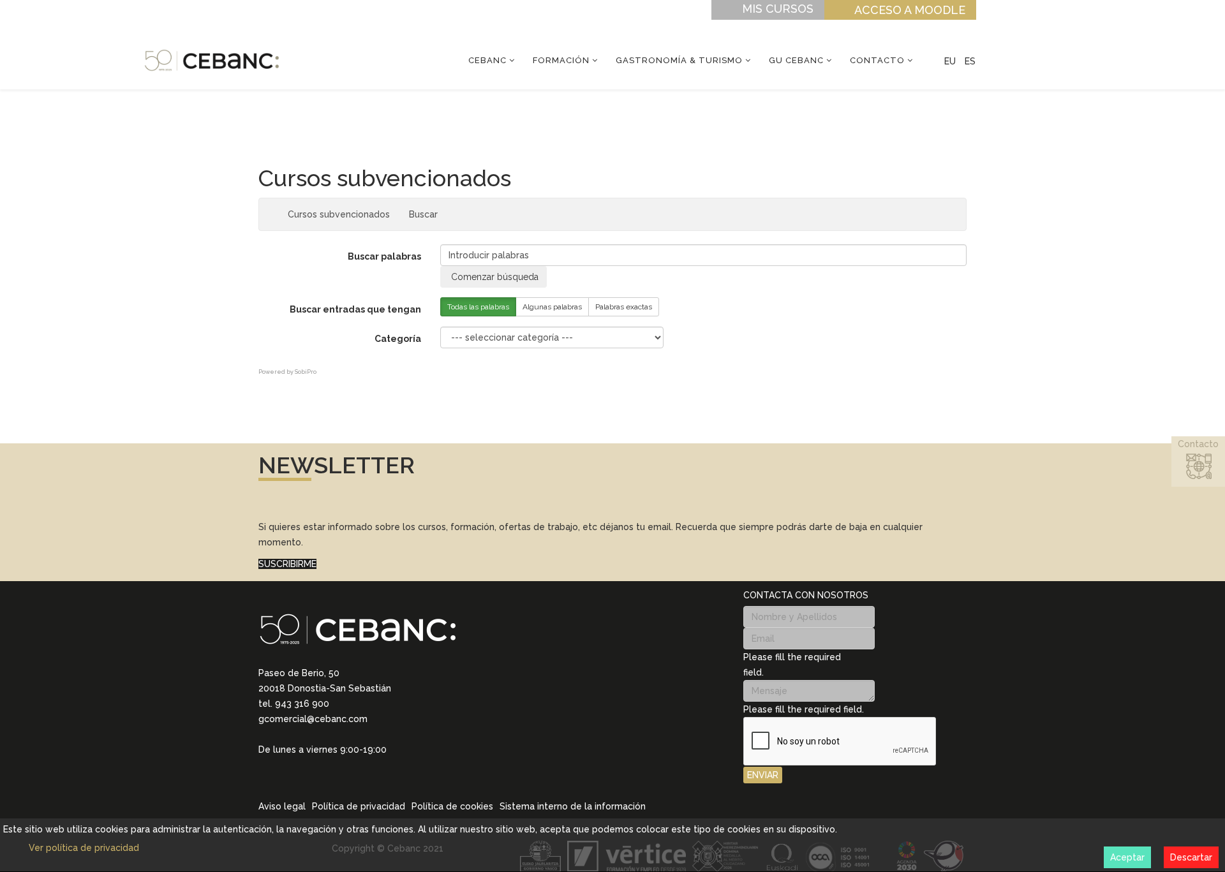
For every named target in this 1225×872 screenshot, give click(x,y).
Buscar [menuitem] (426, 214)
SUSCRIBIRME (287, 564)
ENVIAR (762, 775)
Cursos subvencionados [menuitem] (339, 214)
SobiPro (305, 372)
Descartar (1191, 857)
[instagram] (280, 767)
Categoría (398, 339)
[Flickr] (346, 767)
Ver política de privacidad (84, 848)
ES (970, 61)
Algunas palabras (552, 306)
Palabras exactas (623, 306)
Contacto (877, 60)
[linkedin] (263, 767)
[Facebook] (313, 767)
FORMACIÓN (561, 60)
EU (950, 61)
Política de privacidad (358, 806)
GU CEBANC (796, 60)
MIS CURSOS (777, 8)
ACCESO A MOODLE (909, 10)
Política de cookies (452, 806)
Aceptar (1127, 857)
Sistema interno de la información (573, 806)
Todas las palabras (478, 306)
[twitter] (297, 767)
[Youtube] (330, 767)
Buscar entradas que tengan (355, 309)
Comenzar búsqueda (493, 277)
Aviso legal (282, 806)
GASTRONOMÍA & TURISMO (679, 60)
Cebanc (487, 60)
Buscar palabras (384, 256)
